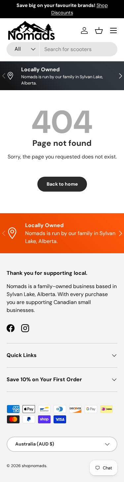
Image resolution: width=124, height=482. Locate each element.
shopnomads (34, 465)
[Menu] (113, 30)
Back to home (62, 184)
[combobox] (62, 49)
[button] (99, 30)
